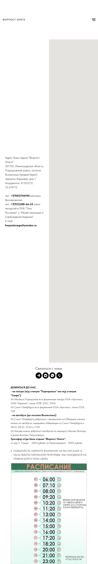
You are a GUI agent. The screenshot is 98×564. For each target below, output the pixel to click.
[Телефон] (59, 375)
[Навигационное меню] (93, 19)
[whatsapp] (52, 375)
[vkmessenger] (45, 375)
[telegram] (39, 375)
